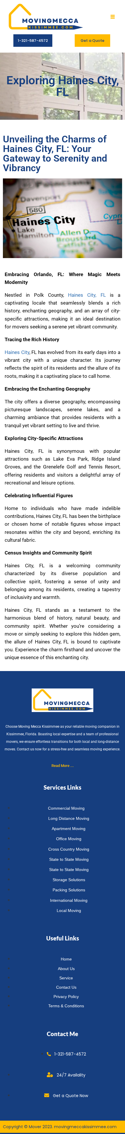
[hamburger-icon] (112, 17)
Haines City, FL (87, 295)
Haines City (17, 352)
